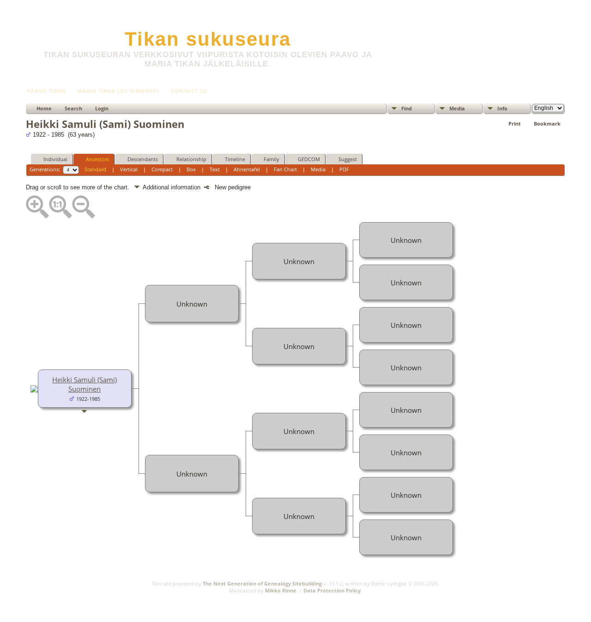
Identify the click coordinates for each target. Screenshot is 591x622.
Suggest (347, 159)
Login (102, 108)
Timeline (235, 159)
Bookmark (547, 123)
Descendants (142, 159)
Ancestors (97, 159)
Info (502, 108)
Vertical (129, 169)
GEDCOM (309, 159)
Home (44, 108)
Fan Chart (285, 169)
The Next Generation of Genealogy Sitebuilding (262, 583)
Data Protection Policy (332, 590)
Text (215, 169)
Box (191, 169)
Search (73, 108)
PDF (344, 169)
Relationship (191, 159)
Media (457, 108)
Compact (162, 169)
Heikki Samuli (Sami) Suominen (84, 384)
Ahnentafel (247, 169)
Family (271, 159)
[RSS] (31, 595)
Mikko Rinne (280, 590)
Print (514, 123)
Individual (55, 159)
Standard (95, 169)
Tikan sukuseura (208, 39)
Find (406, 108)
